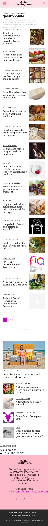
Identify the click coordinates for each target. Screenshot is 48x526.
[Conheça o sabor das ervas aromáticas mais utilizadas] (37, 245)
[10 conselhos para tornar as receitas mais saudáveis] (37, 56)
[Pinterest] (31, 499)
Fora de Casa (9, 258)
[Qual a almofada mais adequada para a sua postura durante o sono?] (8, 432)
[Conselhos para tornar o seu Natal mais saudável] (37, 113)
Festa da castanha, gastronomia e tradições (13, 189)
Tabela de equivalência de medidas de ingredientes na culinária (11, 38)
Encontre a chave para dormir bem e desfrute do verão (23, 375)
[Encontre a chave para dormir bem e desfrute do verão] (24, 355)
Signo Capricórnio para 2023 (28, 417)
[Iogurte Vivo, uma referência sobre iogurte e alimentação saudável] (37, 169)
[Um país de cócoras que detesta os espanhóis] (37, 226)
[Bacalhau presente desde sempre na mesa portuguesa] (37, 132)
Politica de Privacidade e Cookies (24, 515)
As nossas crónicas (12, 220)
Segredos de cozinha (13, 29)
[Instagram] (24, 499)
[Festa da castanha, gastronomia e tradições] (37, 188)
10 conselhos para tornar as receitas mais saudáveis (12, 57)
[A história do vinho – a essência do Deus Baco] (37, 282)
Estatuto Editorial (30, 513)
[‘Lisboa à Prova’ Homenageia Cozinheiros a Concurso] (37, 301)
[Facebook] (16, 499)
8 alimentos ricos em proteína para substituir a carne (30, 390)
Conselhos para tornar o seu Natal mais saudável (15, 114)
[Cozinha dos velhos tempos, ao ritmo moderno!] (37, 150)
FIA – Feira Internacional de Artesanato (12, 264)
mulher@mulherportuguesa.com (27, 491)
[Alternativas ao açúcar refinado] (8, 403)
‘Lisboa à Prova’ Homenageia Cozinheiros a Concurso (11, 302)
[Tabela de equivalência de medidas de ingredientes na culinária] (37, 37)
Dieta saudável (10, 51)
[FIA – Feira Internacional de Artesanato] (37, 263)
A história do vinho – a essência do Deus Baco (15, 283)
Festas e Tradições (11, 183)
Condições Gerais (15, 513)
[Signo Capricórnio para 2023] (8, 417)
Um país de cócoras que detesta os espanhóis (13, 227)
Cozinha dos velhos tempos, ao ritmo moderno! (13, 151)
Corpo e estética (10, 370)
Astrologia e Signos (25, 413)
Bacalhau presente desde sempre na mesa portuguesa (15, 132)
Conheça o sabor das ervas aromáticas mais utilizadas (15, 245)
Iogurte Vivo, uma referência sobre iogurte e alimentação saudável (15, 170)
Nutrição (7, 163)
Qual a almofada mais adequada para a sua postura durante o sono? (29, 433)
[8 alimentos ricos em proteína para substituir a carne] (8, 388)
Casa (18, 427)
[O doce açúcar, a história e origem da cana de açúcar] (37, 75)
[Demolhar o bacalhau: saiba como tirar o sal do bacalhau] (37, 94)
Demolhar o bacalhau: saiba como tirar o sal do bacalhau (15, 95)
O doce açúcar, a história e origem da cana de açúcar (14, 76)
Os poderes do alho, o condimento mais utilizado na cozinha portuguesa (14, 207)
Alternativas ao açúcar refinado (28, 403)
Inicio (5, 13)
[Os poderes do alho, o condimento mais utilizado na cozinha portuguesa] (37, 207)
